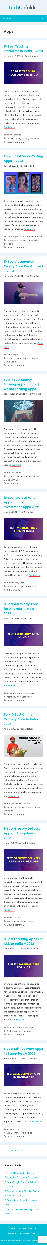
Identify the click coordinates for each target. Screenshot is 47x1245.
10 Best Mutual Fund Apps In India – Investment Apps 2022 (21, 502)
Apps (9, 134)
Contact (22, 1228)
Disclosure (33, 1228)
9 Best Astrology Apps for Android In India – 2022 (21, 609)
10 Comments (13, 590)
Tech (9, 236)
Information (12, 582)
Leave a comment (16, 142)
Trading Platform (30, 138)
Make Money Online (29, 476)
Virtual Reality (10, 361)
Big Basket (12, 807)
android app (13, 358)
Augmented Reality (29, 358)
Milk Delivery (13, 1132)
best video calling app (17, 240)
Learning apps (24, 1031)
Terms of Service (31, 1233)
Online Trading (14, 138)
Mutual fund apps (15, 586)
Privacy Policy (14, 1233)
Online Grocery (25, 807)
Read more (9, 127)
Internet (38, 236)
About (12, 1228)
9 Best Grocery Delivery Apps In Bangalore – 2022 (22, 833)
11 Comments (13, 483)
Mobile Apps (13, 921)
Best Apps (27, 696)
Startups (17, 134)
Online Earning (11, 479)
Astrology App (14, 696)
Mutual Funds (31, 586)
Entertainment (26, 236)
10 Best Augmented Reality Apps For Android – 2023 (23, 266)
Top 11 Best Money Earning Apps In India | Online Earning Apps (21, 384)
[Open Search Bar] (43, 18)
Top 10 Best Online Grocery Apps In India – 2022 (22, 719)
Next (18, 1150)
